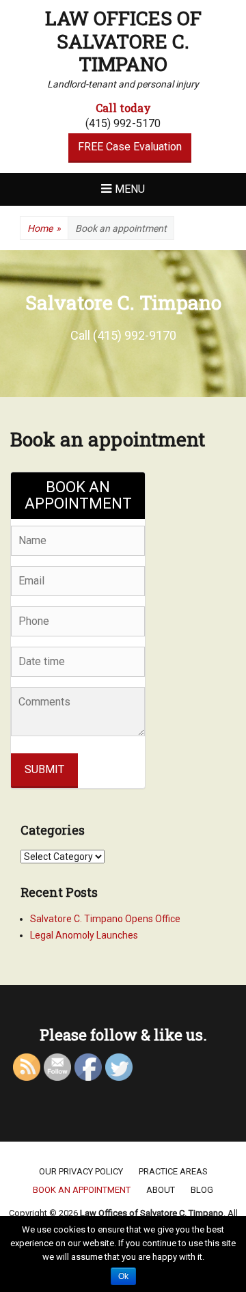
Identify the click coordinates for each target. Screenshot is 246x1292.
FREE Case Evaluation (130, 146)
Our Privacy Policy (81, 1171)
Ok (123, 1276)
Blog (202, 1190)
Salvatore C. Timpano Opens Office (105, 918)
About (160, 1190)
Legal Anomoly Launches (84, 935)
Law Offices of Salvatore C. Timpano (123, 41)
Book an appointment (82, 1190)
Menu (130, 189)
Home (44, 228)
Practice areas (173, 1171)
